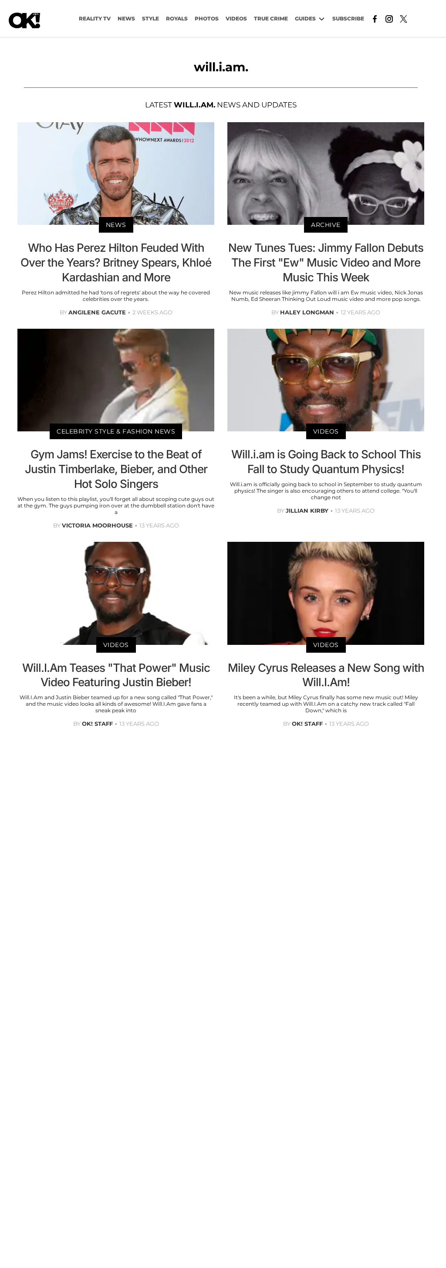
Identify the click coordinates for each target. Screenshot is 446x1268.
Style (150, 18)
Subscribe (348, 18)
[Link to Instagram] (389, 18)
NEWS (126, 18)
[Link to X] (403, 18)
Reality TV (95, 18)
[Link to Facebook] (375, 18)
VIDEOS (236, 18)
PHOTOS (207, 18)
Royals (177, 18)
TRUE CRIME (271, 18)
